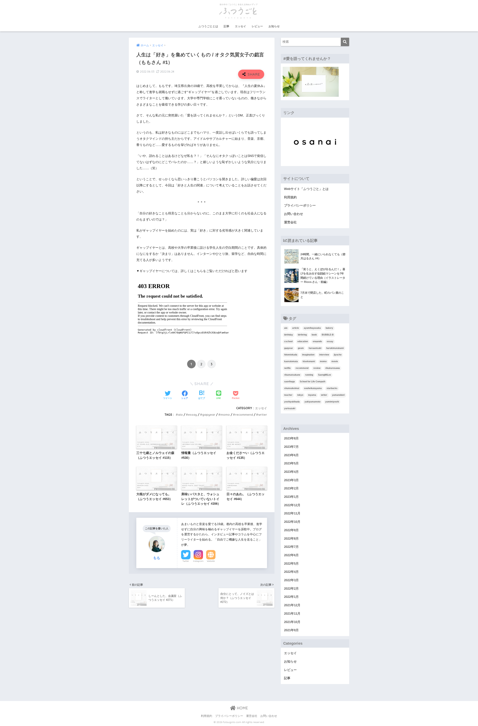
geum (301, 348)
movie (334, 361)
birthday (288, 334)
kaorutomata (291, 361)
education (302, 341)
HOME (242, 708)
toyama (312, 395)
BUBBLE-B (328, 334)
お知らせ (274, 26)
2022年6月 (291, 555)
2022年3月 (291, 580)
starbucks (332, 388)
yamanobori (338, 395)
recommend (244, 414)
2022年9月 (291, 530)
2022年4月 (291, 572)
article (295, 328)
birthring (302, 334)
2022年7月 (291, 547)
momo (225, 414)
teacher (288, 395)
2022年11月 (292, 513)
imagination (308, 354)
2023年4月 (291, 472)
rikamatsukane (292, 375)
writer (262, 414)
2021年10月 (292, 622)
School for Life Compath (312, 381)
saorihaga (289, 381)
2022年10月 (292, 522)
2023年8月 (291, 438)
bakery (329, 328)
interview (324, 354)
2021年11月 (292, 613)
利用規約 (290, 197)
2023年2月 (291, 488)
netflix (287, 368)
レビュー (257, 26)
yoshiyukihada (292, 401)
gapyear (208, 414)
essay (192, 414)
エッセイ (240, 26)
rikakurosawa (332, 368)
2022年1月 (291, 597)
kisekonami (309, 361)
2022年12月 (292, 505)
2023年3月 (291, 480)
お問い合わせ (293, 214)
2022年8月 (291, 538)
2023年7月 (291, 447)
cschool (288, 341)
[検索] (345, 42)
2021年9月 (291, 630)
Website (211, 561)
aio (180, 414)
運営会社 (290, 222)
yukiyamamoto (312, 401)
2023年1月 (291, 497)
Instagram (198, 561)
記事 (226, 26)
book (314, 334)
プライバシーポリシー (300, 205)
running (309, 375)
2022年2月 (291, 588)
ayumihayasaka (312, 328)
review (316, 368)
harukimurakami (335, 348)
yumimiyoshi (332, 401)
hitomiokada (290, 354)
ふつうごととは (208, 26)
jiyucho (338, 354)
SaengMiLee (324, 375)
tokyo (300, 395)
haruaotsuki (315, 348)
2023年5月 (291, 463)
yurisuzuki (289, 408)
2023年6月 (291, 455)
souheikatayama (313, 388)
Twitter (185, 561)
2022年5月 (291, 563)
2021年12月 (292, 605)
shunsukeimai (291, 388)
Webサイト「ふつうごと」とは (306, 189)
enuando (317, 341)
